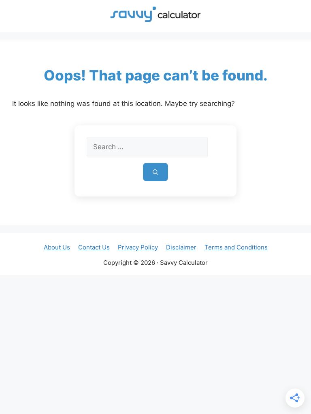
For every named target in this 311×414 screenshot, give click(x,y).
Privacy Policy (138, 247)
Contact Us (94, 247)
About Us (57, 247)
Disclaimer (181, 247)
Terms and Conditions (236, 247)
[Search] (155, 172)
